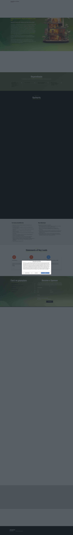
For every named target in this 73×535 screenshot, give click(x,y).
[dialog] (36, 267)
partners (27, 262)
